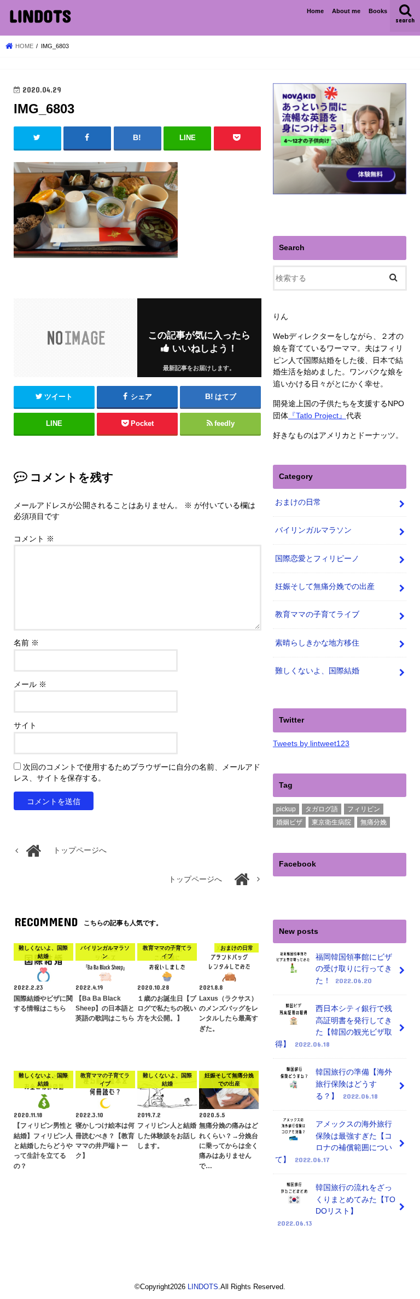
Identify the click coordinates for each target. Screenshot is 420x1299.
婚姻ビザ (289, 822)
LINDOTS (40, 15)
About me (346, 11)
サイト (25, 725)
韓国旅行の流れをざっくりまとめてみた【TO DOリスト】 (336, 1205)
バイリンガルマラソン (313, 530)
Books (378, 11)
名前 (26, 643)
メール (30, 684)
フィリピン (363, 809)
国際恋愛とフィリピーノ (317, 558)
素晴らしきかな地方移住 (317, 642)
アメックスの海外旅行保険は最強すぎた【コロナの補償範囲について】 (333, 1141)
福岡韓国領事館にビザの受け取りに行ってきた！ (354, 968)
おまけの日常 (298, 502)
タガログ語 (321, 809)
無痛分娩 (373, 822)
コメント (34, 539)
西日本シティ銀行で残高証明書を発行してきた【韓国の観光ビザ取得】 (333, 1026)
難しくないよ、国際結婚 (317, 670)
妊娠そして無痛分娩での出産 (325, 586)
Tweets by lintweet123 (311, 743)
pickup (286, 809)
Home (315, 11)
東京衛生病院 (331, 822)
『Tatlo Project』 (317, 415)
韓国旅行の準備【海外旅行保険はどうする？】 (354, 1083)
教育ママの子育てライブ (317, 614)
